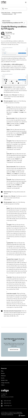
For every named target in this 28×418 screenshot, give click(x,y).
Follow (7, 37)
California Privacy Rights (17, 413)
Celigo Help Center (5, 12)
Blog (2, 371)
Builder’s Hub (4, 380)
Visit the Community (14, 349)
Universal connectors (7, 14)
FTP (15, 14)
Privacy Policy (19, 412)
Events (2, 378)
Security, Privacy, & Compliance (7, 413)
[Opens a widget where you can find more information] (22, 415)
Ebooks (3, 373)
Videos (2, 385)
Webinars (3, 375)
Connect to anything (17, 12)
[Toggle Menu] (25, 2)
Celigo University (5, 382)
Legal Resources (10, 414)
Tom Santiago (8, 32)
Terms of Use (3, 414)
